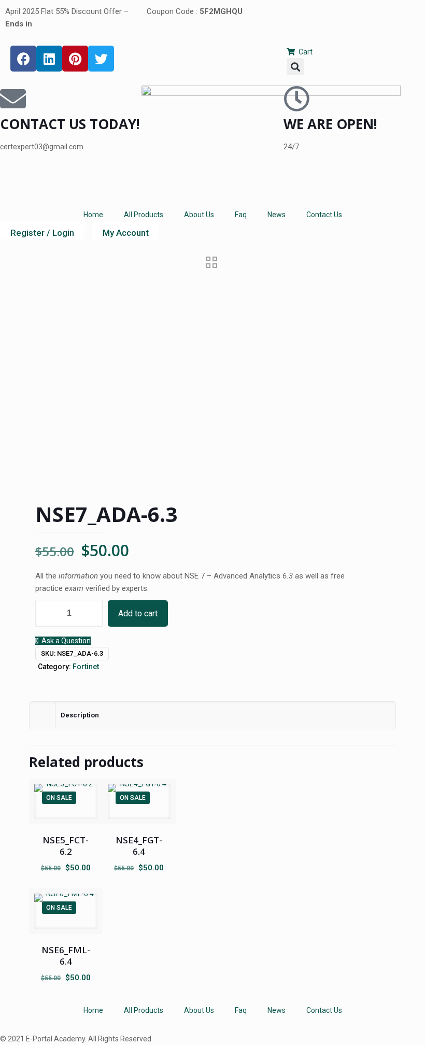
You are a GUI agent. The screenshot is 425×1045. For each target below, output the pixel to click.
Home (93, 214)
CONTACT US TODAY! (70, 124)
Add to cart (138, 613)
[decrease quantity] (47, 613)
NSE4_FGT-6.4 (139, 845)
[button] (295, 66)
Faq (241, 214)
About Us (199, 214)
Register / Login (42, 233)
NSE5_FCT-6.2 (65, 845)
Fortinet (86, 666)
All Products (143, 214)
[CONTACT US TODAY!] (13, 98)
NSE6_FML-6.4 (65, 955)
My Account (126, 233)
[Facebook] (23, 59)
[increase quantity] (91, 613)
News (276, 214)
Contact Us (324, 214)
